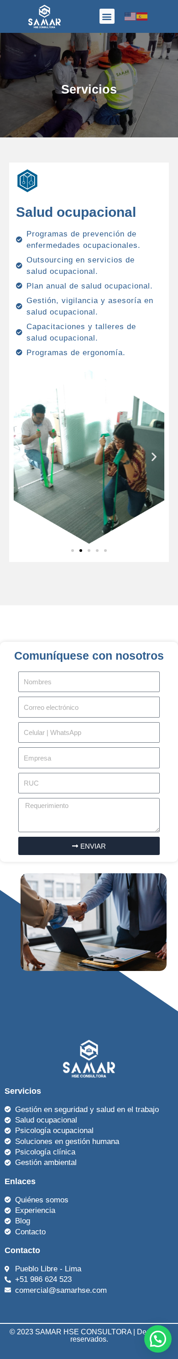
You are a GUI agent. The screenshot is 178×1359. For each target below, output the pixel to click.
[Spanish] (142, 16)
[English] (130, 16)
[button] (107, 16)
